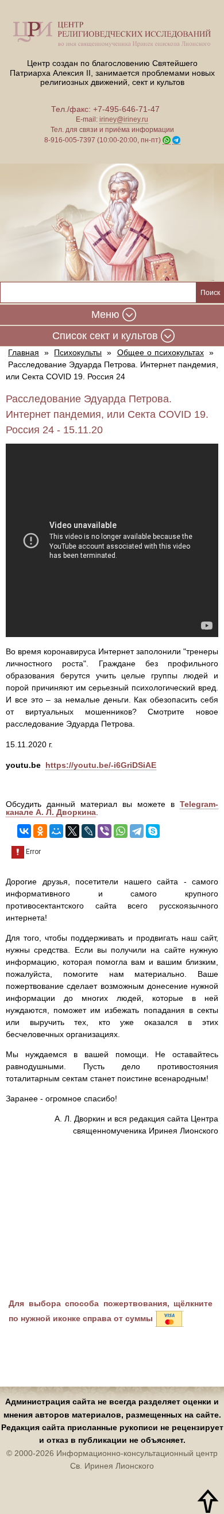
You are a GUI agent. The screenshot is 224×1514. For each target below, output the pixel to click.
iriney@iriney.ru (123, 119)
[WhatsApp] (121, 831)
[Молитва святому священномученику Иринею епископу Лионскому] (112, 223)
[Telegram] (137, 831)
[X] (72, 831)
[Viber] (104, 831)
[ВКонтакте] (24, 831)
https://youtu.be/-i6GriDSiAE (100, 765)
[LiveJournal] (88, 831)
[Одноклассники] (40, 831)
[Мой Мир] (56, 831)
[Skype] (153, 831)
